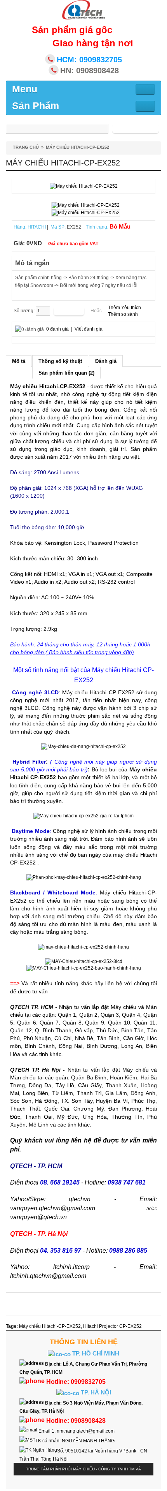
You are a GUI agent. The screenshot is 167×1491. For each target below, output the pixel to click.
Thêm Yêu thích (124, 307)
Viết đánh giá (89, 329)
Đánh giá (106, 361)
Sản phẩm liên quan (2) (66, 373)
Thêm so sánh (123, 314)
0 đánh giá (57, 329)
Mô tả (18, 361)
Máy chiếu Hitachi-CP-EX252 (77, 147)
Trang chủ (26, 147)
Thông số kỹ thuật (60, 361)
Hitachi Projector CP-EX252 (112, 1326)
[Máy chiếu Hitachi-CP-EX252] (84, 186)
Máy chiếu (123, 1007)
